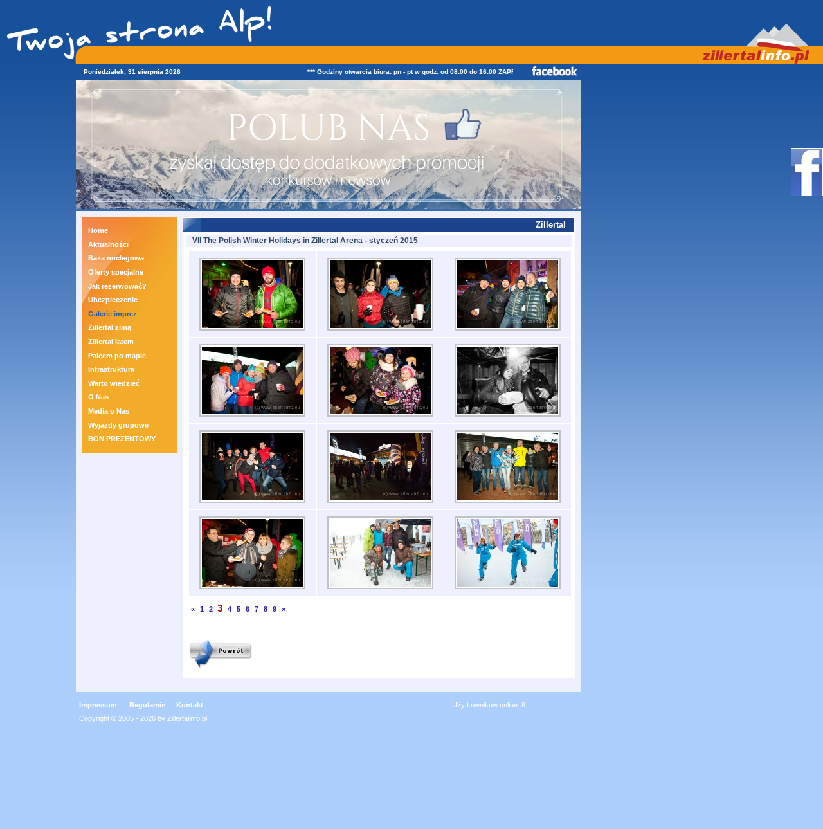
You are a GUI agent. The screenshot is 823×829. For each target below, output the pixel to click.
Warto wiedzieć (114, 383)
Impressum (98, 705)
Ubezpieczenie (113, 300)
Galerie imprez (112, 314)
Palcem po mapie (117, 356)
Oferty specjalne (115, 272)
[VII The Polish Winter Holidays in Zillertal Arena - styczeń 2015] (252, 331)
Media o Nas (108, 411)
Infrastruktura (111, 369)
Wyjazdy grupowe (118, 425)
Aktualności (108, 244)
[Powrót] (220, 669)
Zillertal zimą (109, 327)
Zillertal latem (111, 341)
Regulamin (147, 705)
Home (98, 230)
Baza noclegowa (116, 258)
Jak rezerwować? (117, 286)
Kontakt (189, 705)
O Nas (98, 397)
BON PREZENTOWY (122, 438)
